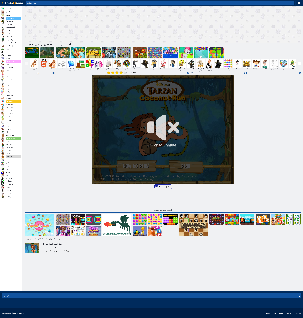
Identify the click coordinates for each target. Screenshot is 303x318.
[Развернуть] (300, 73)
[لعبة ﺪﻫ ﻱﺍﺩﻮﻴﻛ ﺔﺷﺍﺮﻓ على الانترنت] (63, 219)
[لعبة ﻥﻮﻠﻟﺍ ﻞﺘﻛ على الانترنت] (78, 219)
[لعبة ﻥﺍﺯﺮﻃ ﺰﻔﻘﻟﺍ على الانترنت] (78, 52)
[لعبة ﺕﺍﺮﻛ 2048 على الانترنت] (263, 219)
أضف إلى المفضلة (164, 187)
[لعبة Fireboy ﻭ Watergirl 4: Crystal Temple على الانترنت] (109, 52)
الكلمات (288, 313)
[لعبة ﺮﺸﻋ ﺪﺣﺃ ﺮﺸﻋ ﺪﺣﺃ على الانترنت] (216, 52)
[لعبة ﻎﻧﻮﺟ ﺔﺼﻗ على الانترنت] (293, 219)
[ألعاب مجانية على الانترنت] (12, 3)
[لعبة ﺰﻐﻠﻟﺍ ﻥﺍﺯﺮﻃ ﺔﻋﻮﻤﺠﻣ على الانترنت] (63, 52)
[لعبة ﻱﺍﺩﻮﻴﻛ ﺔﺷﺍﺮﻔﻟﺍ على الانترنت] (124, 52)
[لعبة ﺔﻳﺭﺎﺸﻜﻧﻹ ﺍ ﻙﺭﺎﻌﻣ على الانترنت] (247, 219)
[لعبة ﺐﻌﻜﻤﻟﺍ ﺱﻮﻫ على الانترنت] (93, 231)
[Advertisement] (94, 24)
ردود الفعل (298, 313)
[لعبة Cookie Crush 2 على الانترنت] (39, 225)
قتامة (191, 73)
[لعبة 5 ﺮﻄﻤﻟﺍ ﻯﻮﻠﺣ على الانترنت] (155, 219)
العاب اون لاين (31, 239)
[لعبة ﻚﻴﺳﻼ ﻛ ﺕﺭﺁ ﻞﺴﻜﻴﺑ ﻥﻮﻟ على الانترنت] (116, 225)
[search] (291, 3)
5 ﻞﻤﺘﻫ (58, 239)
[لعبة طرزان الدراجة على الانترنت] (32, 52)
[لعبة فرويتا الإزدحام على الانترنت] (155, 52)
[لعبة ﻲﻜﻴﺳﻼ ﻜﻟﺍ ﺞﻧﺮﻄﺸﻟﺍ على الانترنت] (193, 225)
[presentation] (26, 63)
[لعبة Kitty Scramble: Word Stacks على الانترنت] (155, 231)
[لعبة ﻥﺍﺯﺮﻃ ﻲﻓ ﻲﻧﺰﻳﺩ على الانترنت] (47, 52)
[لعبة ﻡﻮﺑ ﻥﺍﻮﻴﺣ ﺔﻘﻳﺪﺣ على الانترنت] (232, 219)
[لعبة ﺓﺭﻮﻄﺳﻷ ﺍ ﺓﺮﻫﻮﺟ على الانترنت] (216, 219)
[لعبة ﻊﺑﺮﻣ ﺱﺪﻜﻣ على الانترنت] (93, 219)
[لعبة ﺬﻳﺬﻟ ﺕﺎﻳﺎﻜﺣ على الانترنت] (278, 219)
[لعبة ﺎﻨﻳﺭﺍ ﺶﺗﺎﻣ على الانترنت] (140, 219)
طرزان (51, 239)
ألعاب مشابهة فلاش (163, 210)
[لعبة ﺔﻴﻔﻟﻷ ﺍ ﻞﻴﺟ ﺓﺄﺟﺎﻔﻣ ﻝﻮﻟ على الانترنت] (63, 231)
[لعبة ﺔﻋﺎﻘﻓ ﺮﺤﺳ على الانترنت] (201, 52)
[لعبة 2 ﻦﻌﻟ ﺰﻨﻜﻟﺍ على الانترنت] (140, 52)
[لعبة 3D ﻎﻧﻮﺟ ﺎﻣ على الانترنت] (78, 231)
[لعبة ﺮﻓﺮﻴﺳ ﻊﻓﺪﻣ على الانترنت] (140, 231)
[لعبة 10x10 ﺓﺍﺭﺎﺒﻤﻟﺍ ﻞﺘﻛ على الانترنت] (170, 219)
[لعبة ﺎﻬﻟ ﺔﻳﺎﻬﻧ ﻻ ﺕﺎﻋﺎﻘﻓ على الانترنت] (170, 52)
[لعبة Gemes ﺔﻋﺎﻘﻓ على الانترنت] (186, 52)
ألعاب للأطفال (42, 239)
